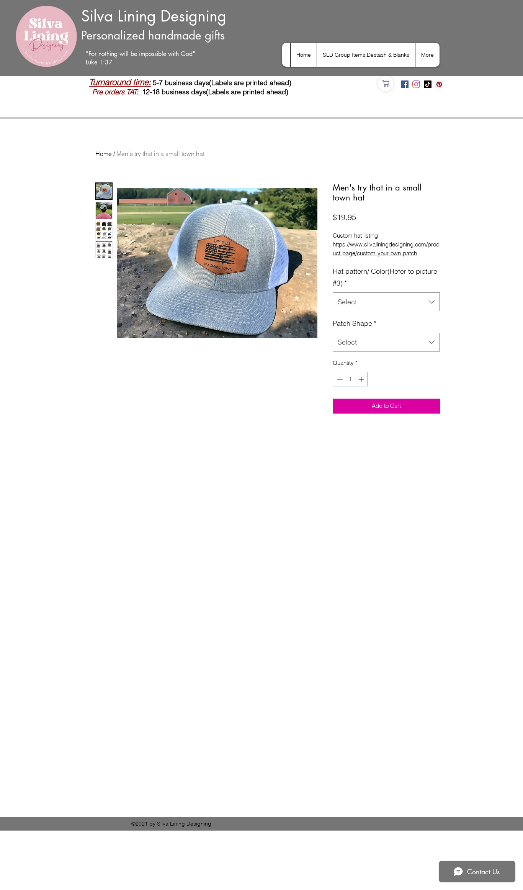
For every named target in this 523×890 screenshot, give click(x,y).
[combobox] (386, 302)
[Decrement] (339, 379)
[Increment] (362, 379)
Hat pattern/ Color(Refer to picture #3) (385, 277)
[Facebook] (405, 84)
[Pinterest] (439, 84)
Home (103, 154)
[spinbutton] (350, 379)
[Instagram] (416, 84)
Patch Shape (354, 323)
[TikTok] (427, 84)
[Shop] (385, 83)
